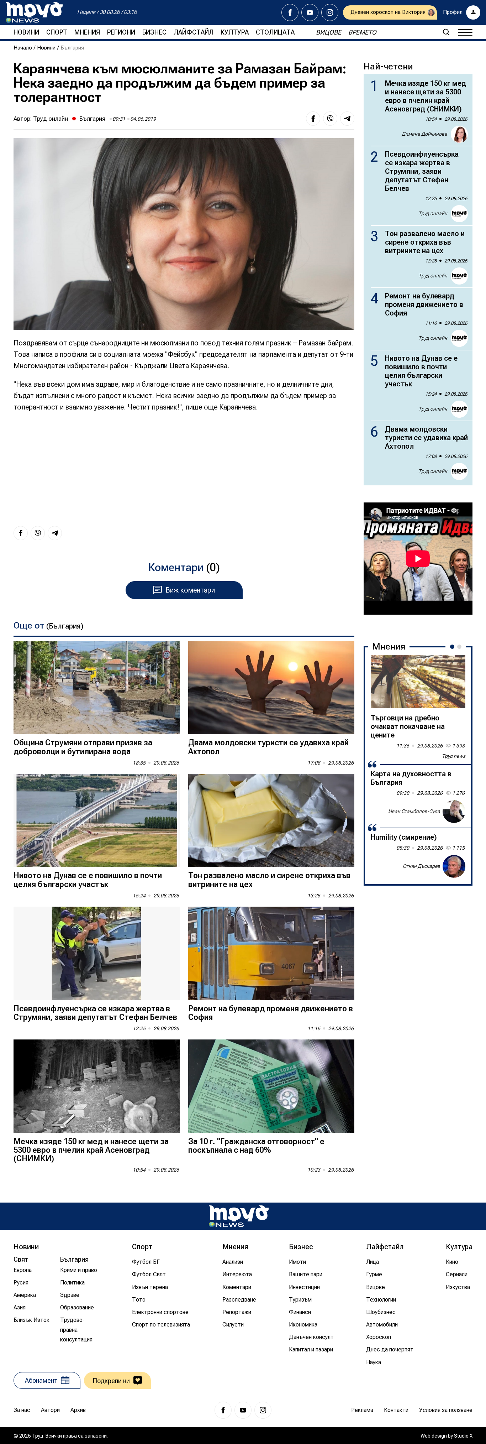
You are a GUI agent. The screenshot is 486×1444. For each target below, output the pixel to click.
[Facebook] (290, 12)
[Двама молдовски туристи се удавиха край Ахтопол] (271, 688)
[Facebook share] (313, 118)
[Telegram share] (347, 118)
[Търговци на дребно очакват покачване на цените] (418, 681)
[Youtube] (309, 12)
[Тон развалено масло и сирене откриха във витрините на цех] (271, 820)
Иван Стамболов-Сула (414, 811)
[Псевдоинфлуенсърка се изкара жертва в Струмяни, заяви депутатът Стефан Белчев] (97, 953)
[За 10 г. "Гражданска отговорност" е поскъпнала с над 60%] (271, 1086)
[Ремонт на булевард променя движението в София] (271, 953)
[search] (446, 32)
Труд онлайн (50, 118)
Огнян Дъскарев (421, 866)
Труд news (453, 756)
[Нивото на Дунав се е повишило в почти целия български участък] (97, 820)
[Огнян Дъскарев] (454, 866)
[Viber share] (330, 118)
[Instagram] (329, 12)
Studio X (463, 1436)
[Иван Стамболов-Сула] (454, 811)
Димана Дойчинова (424, 134)
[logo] (34, 12)
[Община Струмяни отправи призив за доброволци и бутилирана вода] (97, 688)
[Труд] (239, 1216)
